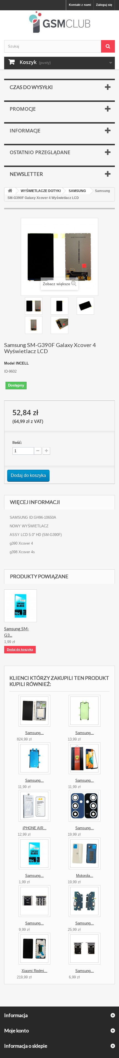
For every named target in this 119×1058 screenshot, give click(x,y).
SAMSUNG (77, 191)
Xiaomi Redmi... (34, 971)
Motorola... (84, 876)
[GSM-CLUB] (59, 23)
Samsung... (34, 733)
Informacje (25, 130)
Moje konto (16, 1030)
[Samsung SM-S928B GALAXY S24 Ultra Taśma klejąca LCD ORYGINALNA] (34, 758)
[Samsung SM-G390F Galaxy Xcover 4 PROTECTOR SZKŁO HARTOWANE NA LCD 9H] (20, 605)
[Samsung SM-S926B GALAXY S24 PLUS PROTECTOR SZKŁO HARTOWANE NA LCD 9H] (34, 853)
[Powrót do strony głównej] (10, 191)
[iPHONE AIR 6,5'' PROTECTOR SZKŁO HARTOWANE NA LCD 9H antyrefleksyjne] (34, 806)
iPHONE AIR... (34, 828)
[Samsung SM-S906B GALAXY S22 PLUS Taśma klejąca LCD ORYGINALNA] (84, 711)
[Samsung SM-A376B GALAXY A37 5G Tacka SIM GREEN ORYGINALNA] (84, 948)
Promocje (23, 108)
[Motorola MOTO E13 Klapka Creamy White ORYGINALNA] (84, 853)
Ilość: (17, 443)
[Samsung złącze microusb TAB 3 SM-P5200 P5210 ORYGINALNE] (34, 901)
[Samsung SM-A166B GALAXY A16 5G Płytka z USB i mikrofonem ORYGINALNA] (84, 901)
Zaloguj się (104, 4)
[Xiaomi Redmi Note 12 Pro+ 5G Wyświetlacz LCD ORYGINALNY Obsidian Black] (34, 948)
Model (9, 363)
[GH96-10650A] (33, 306)
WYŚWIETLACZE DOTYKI (41, 191)
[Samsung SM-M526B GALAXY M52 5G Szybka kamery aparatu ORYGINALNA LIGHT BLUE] (84, 806)
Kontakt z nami (80, 4)
